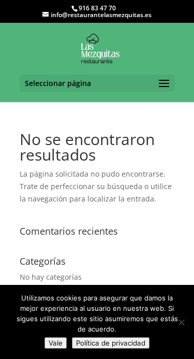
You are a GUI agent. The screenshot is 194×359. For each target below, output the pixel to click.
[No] (181, 322)
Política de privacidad (110, 343)
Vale (56, 343)
